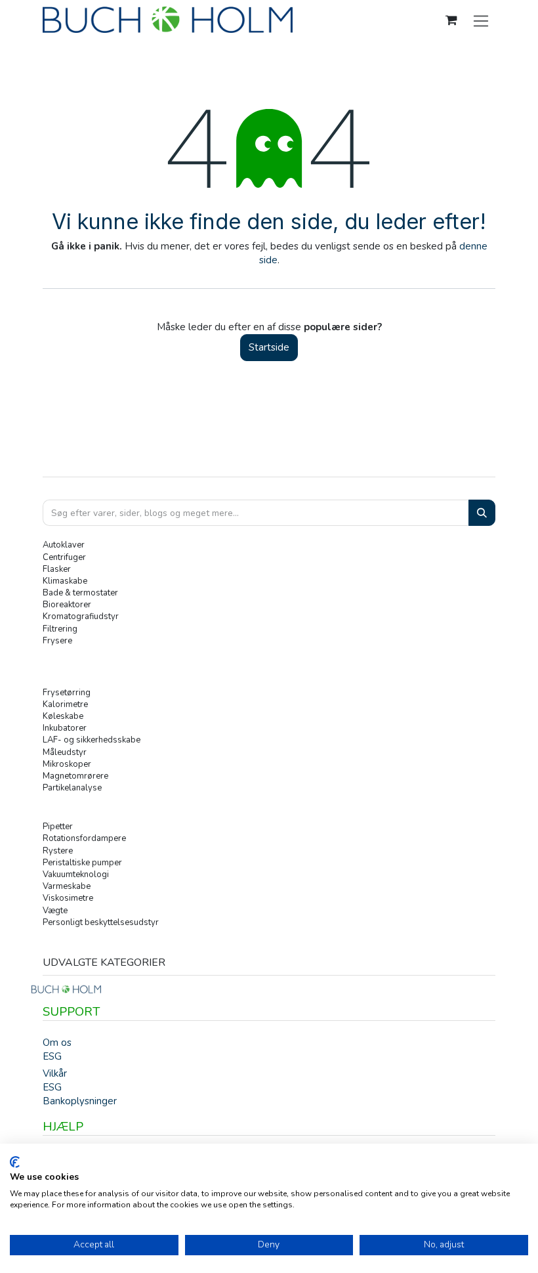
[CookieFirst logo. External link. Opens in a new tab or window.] (15, 1162)
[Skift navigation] (481, 20)
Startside (269, 347)
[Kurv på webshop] (451, 20)
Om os (57, 1042)
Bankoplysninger (80, 1101)
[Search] (481, 513)
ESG (52, 1056)
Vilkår (55, 1073)
